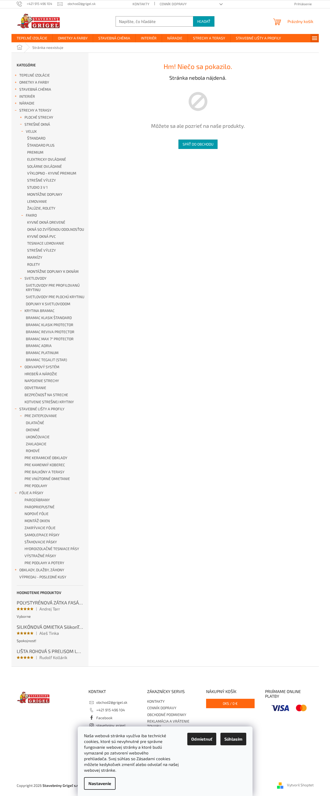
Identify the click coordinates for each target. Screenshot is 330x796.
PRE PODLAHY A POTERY (44, 563)
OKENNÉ (33, 430)
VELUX (31, 131)
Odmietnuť (201, 738)
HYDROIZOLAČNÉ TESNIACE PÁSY (52, 548)
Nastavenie (99, 783)
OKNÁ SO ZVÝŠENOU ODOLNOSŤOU (55, 229)
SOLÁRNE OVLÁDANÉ (44, 166)
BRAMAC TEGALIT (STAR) (46, 359)
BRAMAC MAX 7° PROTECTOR (50, 339)
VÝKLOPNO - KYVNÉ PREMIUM (51, 173)
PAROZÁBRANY (37, 500)
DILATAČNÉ (35, 422)
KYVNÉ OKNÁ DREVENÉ (46, 222)
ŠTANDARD (36, 138)
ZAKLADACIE (36, 444)
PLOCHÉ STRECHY (39, 117)
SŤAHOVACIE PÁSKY (41, 542)
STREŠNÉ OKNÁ (37, 124)
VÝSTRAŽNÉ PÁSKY (40, 555)
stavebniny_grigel (110, 725)
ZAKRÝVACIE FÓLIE (40, 528)
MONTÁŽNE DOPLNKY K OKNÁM (53, 271)
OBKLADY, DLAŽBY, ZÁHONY (41, 570)
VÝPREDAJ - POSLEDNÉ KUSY (42, 577)
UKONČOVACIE (38, 437)
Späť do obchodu (198, 144)
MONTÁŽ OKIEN (37, 520)
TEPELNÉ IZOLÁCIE (34, 75)
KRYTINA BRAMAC (40, 310)
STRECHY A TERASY (35, 110)
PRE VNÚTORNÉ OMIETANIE (47, 478)
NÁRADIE (26, 103)
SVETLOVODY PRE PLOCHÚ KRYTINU (55, 297)
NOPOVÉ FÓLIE (37, 513)
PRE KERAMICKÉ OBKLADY (46, 457)
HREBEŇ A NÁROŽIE (41, 374)
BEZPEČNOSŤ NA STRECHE (46, 395)
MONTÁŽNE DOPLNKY (44, 194)
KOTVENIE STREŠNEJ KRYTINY (49, 402)
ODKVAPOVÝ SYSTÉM (42, 367)
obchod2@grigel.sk (111, 702)
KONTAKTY (141, 4)
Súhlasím (233, 738)
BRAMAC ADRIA (39, 345)
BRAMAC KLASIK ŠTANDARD (49, 317)
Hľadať (203, 21)
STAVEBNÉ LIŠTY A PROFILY (41, 409)
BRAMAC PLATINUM (42, 352)
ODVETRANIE (35, 387)
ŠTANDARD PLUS (41, 145)
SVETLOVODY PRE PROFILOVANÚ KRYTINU (53, 287)
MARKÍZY (34, 257)
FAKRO (31, 215)
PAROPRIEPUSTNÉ (40, 507)
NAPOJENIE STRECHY (42, 380)
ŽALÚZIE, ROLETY (41, 208)
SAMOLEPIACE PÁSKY (42, 535)
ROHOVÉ (33, 450)
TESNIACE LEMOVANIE (45, 243)
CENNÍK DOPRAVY (173, 4)
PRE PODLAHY (36, 485)
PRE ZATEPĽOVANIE (41, 415)
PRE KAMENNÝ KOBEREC (45, 465)
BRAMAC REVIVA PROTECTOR (50, 332)
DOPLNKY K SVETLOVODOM (48, 304)
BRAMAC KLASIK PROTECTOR (49, 324)
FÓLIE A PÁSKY (31, 493)
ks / (230, 703)
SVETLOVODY (35, 278)
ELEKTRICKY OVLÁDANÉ (46, 159)
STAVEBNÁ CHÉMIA (35, 89)
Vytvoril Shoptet (300, 785)
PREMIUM (35, 152)
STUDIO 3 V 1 (37, 187)
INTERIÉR (27, 96)
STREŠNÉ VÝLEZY (41, 180)
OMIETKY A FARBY (34, 82)
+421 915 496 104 (110, 710)
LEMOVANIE (37, 201)
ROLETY (33, 264)
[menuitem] (31, 38)
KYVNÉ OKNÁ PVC (41, 236)
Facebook (104, 718)
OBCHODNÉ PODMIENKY (166, 714)
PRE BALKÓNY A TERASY (44, 472)
